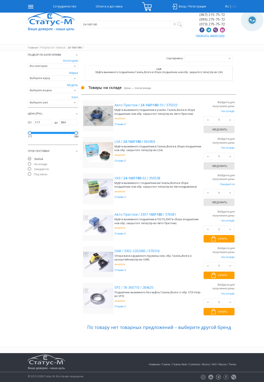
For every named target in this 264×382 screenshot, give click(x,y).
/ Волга (205, 364)
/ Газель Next (179, 364)
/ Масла (221, 364)
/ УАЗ (213, 364)
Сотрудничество (64, 6)
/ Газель (165, 364)
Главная (33, 47)
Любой (38, 159)
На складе (40, 164)
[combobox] (53, 66)
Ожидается (41, 169)
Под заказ (40, 174)
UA (234, 6)
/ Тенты (231, 364)
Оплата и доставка (109, 6)
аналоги (119, 118)
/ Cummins (194, 364)
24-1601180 (75, 47)
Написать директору (210, 35)
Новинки (154, 364)
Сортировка (174, 58)
